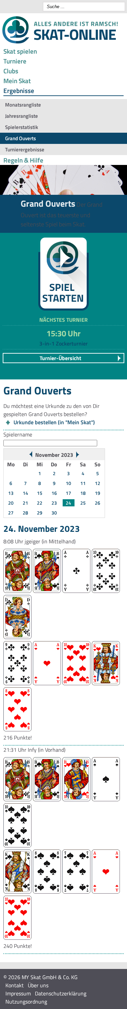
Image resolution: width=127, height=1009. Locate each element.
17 (68, 493)
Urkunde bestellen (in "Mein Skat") (54, 422)
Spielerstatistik (21, 127)
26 (97, 502)
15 (39, 493)
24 (68, 502)
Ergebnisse (18, 90)
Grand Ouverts (20, 138)
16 (54, 493)
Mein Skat (17, 81)
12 (97, 483)
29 (39, 512)
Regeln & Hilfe (23, 160)
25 (83, 502)
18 (83, 493)
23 (54, 502)
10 (68, 483)
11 (83, 483)
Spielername (17, 434)
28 (25, 512)
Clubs (10, 71)
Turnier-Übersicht (60, 358)
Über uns (38, 985)
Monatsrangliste (23, 105)
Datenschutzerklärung (60, 993)
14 (25, 493)
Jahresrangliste (21, 116)
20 (11, 502)
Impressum (18, 993)
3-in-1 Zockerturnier (63, 343)
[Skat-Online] (60, 42)
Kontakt (14, 985)
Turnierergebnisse (24, 149)
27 (11, 512)
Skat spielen (20, 51)
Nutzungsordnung (26, 1001)
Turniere (14, 61)
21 (25, 502)
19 (97, 493)
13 (11, 493)
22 (39, 502)
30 (54, 512)
